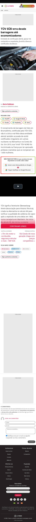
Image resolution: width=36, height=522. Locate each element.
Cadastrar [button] (18, 495)
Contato (9, 457)
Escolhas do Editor (15, 248)
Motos (9, 470)
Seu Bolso (11, 252)
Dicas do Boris (8, 473)
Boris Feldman (8, 104)
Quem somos (9, 451)
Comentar (31, 441)
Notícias (6, 10)
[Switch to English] (18, 503)
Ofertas (27, 479)
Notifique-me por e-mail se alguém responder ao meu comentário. (18, 437)
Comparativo (27, 454)
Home (2, 10)
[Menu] (2, 6)
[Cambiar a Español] (22, 503)
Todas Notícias (6, 248)
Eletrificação (9, 479)
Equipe (9, 454)
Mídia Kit (9, 460)
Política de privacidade (18, 520)
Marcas (27, 451)
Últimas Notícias (9, 466)
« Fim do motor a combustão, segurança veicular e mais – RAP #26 (8, 237)
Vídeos (18, 252)
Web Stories (27, 476)
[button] (27, 6)
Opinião (3, 252)
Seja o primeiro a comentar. (10, 111)
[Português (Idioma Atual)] (14, 503)
